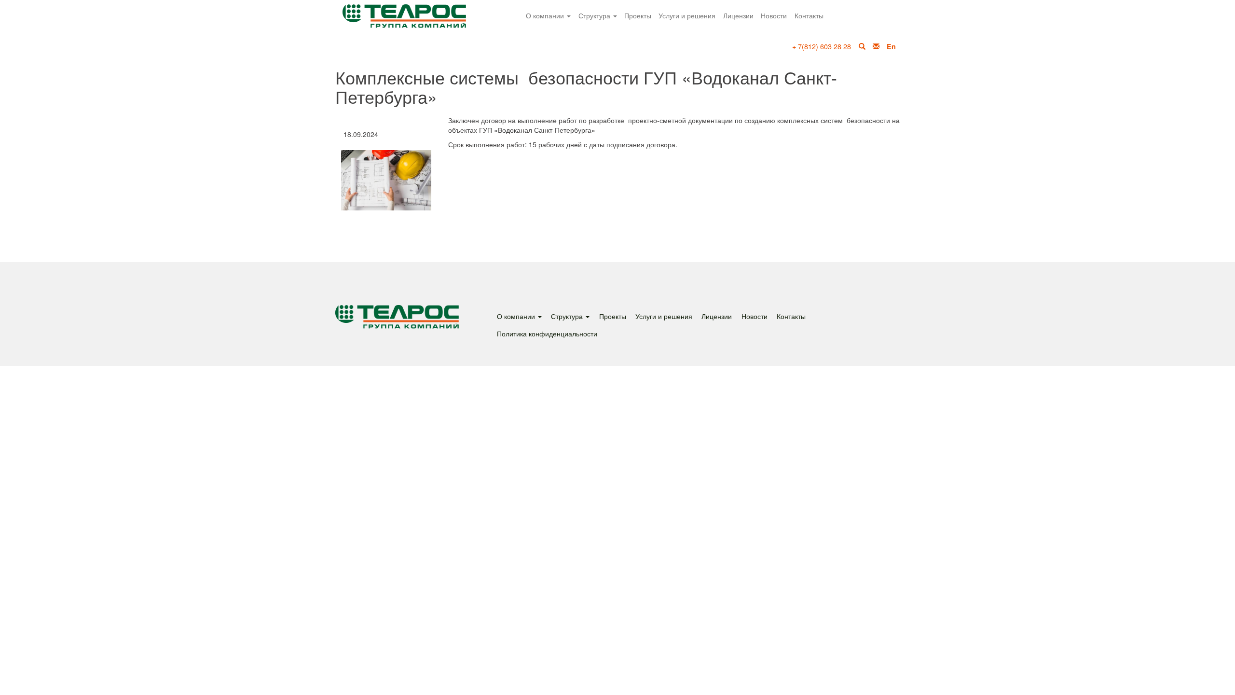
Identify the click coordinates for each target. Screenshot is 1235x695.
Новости (774, 15)
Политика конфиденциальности (547, 333)
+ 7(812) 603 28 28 (821, 46)
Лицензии (738, 15)
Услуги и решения (687, 15)
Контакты (809, 15)
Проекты (637, 15)
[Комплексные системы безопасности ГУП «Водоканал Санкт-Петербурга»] (386, 180)
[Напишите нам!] (876, 46)
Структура (595, 15)
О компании (546, 15)
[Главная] (417, 22)
